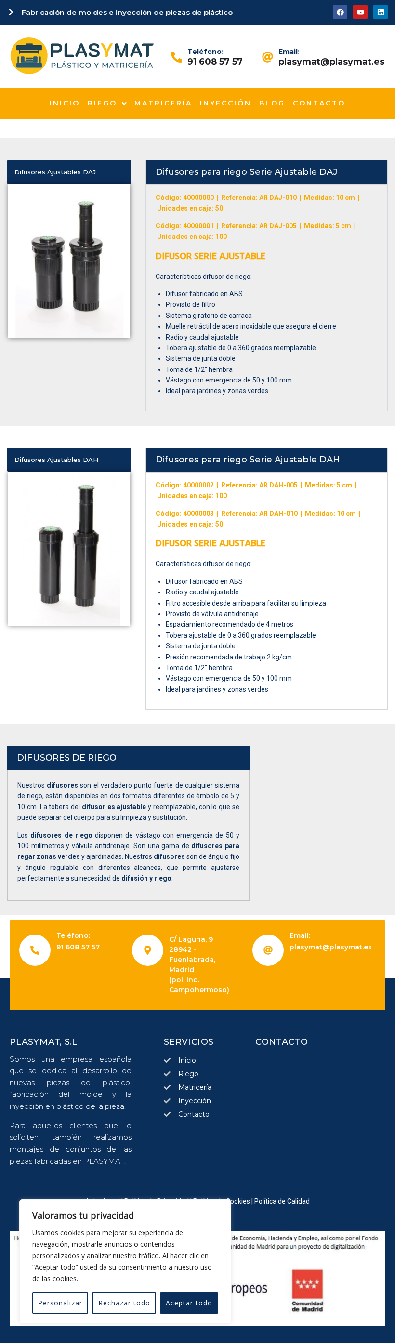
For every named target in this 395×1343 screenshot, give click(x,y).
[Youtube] (360, 12)
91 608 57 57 (215, 61)
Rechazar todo (124, 1302)
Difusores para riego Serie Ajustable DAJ (247, 172)
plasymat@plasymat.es (331, 61)
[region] (125, 1261)
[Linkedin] (380, 12)
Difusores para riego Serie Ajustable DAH (248, 459)
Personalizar (60, 1302)
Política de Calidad (282, 1201)
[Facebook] (340, 12)
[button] (266, 172)
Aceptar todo (189, 1302)
